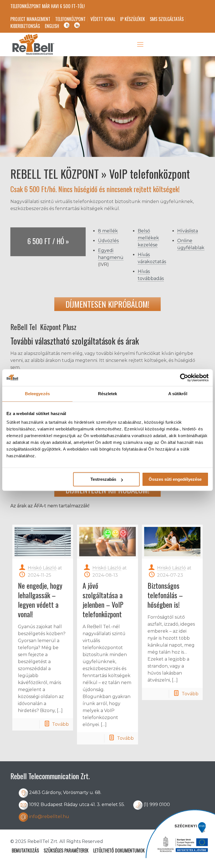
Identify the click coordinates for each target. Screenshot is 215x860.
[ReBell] (32, 44)
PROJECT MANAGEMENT (30, 19)
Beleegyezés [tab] (37, 393)
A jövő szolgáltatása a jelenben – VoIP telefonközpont (103, 599)
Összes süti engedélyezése (175, 479)
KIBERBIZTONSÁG (25, 26)
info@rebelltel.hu (49, 816)
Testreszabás (103, 479)
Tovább (60, 724)
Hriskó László (42, 568)
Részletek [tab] (107, 393)
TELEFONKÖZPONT (70, 19)
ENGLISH (52, 26)
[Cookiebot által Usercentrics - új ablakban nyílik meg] (184, 377)
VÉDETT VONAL (102, 19)
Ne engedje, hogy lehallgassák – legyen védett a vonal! (40, 599)
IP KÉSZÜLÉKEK (132, 19)
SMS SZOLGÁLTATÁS (167, 19)
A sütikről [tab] (177, 393)
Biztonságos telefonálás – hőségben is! (165, 595)
